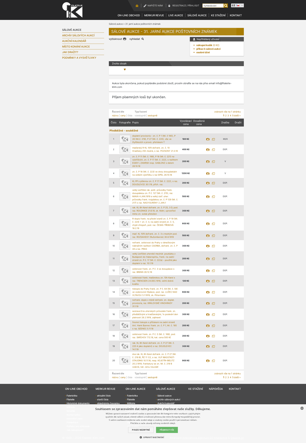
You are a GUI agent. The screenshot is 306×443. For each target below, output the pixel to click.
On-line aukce (136, 388)
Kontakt (236, 15)
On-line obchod (129, 15)
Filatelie (70, 399)
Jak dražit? (70, 52)
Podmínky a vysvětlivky (79, 57)
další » (237, 115)
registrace (179, 5)
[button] (153, 437)
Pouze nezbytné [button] (141, 429)
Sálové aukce (197, 15)
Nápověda (216, 388)
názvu (115, 115)
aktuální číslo (104, 395)
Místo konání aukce (76, 46)
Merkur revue (154, 15)
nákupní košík (204, 45)
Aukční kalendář (74, 41)
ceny (123, 115)
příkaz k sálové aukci (208, 48)
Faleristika (72, 395)
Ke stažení (218, 15)
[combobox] (302, 408)
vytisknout (115, 38)
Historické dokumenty (78, 403)
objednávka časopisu (108, 403)
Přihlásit (193, 5)
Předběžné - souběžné (123, 130)
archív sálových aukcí (78, 35)
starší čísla (102, 399)
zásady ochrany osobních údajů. (161, 423)
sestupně (152, 115)
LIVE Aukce (175, 15)
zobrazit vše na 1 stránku (227, 111)
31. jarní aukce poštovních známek (142, 23)
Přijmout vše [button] (167, 429)
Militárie (131, 403)
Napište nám (155, 5)
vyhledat (134, 38)
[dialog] (153, 423)
